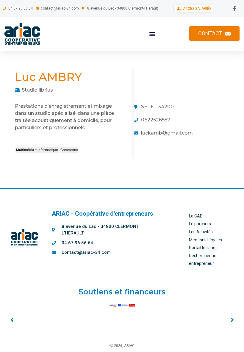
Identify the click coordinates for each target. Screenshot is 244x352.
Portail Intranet (203, 247)
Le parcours (200, 223)
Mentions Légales (205, 239)
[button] (152, 33)
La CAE (195, 216)
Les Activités (201, 231)
